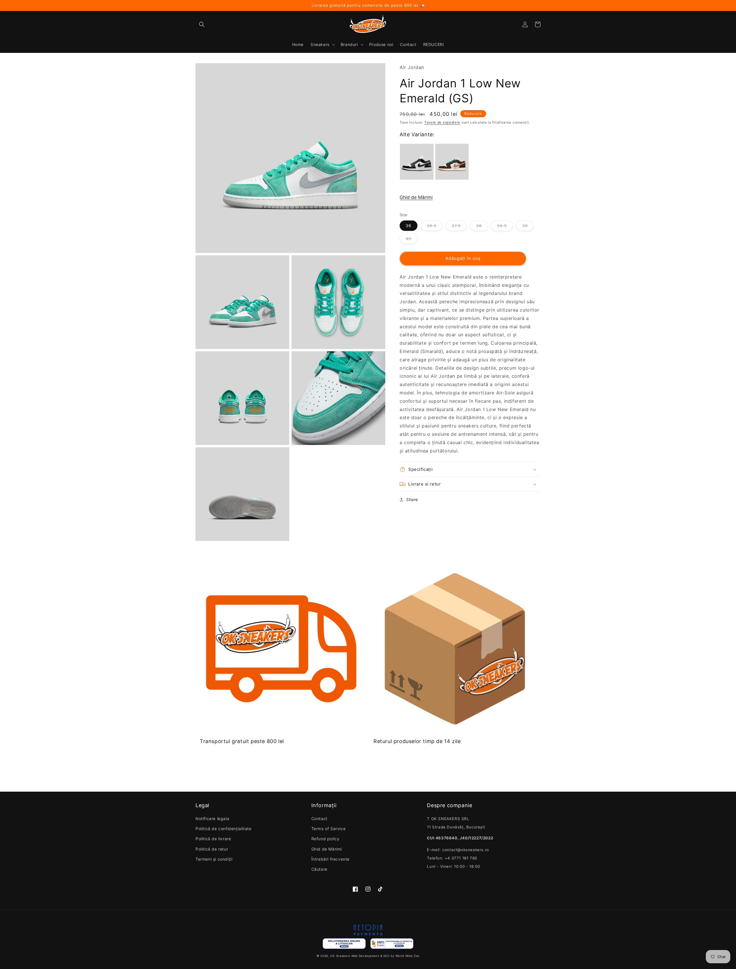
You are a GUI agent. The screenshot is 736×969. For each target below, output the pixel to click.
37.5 (456, 225)
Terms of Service (328, 828)
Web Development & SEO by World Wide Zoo (385, 956)
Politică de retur (211, 849)
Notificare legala (212, 818)
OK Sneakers (340, 956)
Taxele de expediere (442, 122)
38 (479, 225)
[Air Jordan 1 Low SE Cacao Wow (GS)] (452, 161)
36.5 (432, 225)
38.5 (502, 225)
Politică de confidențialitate (223, 828)
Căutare (319, 869)
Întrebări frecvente (330, 859)
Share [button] (412, 499)
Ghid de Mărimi (416, 197)
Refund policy (325, 838)
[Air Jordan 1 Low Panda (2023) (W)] (417, 161)
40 (408, 238)
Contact (319, 818)
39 (525, 225)
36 (408, 225)
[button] (201, 24)
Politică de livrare (213, 838)
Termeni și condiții (213, 859)
